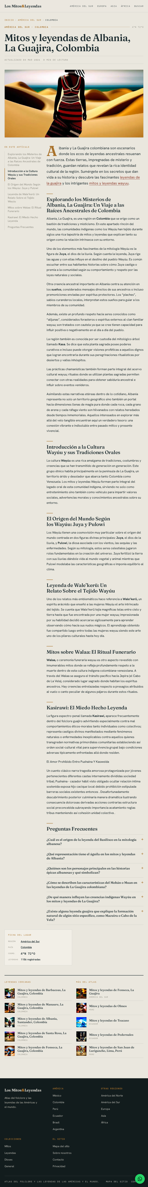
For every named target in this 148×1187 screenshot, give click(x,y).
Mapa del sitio (61, 1146)
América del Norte (112, 1095)
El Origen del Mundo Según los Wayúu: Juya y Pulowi (24, 186)
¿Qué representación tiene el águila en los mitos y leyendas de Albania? (91, 856)
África (125, 6)
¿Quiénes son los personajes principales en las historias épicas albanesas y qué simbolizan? (88, 870)
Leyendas (10, 1153)
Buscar (139, 6)
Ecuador (58, 1115)
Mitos (8, 1146)
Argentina (58, 1129)
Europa (102, 6)
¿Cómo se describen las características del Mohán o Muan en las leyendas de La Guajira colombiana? (92, 885)
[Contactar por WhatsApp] (140, 1179)
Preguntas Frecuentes (21, 227)
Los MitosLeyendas (23, 6)
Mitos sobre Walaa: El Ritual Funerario (24, 209)
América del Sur (81, 6)
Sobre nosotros (62, 1153)
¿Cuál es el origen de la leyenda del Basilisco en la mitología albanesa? (91, 842)
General (9, 1166)
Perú (55, 1109)
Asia (114, 6)
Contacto (58, 1159)
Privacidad (59, 1166)
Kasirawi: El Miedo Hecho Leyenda (23, 219)
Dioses (8, 1159)
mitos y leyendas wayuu (109, 183)
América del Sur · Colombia (27, 27)
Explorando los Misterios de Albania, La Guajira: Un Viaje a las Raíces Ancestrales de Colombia (25, 159)
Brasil (56, 1122)
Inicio (9, 20)
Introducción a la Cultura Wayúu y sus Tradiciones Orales (23, 174)
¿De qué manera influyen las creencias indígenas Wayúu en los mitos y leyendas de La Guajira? (91, 899)
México (57, 1095)
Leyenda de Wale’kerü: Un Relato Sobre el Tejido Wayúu (23, 197)
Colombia (51, 20)
